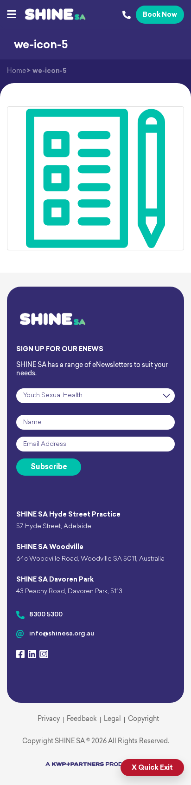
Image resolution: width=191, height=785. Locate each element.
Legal (112, 719)
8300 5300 (46, 614)
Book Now (160, 15)
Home (16, 71)
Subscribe (49, 467)
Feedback (82, 719)
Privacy (49, 719)
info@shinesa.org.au (61, 633)
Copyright (143, 719)
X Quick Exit (152, 768)
